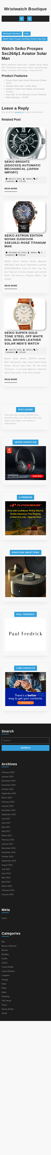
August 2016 (7, 865)
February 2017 (8, 840)
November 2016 (9, 852)
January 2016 (7, 894)
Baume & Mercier (9, 946)
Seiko (26, 33)
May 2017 (6, 827)
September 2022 (9, 814)
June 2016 (6, 873)
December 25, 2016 (17, 253)
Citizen (4, 963)
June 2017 (6, 823)
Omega (5, 979)
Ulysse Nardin (8, 1009)
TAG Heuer (6, 1001)
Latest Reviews (8, 971)
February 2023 (8, 802)
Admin (29, 179)
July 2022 (6, 819)
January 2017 (7, 844)
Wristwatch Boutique (25, 9)
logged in (19, 112)
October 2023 (7, 789)
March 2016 (7, 886)
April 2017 (6, 831)
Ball (3, 942)
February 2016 (8, 890)
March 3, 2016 (15, 179)
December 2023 (9, 781)
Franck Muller (7, 967)
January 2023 (7, 806)
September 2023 (9, 793)
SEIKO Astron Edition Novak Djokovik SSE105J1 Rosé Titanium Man (25, 241)
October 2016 (7, 856)
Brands (5, 950)
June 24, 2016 (15, 350)
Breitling (5, 954)
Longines (6, 975)
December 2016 (9, 848)
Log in (4, 918)
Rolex (4, 988)
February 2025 (8, 772)
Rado (4, 984)
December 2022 (9, 810)
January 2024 (7, 776)
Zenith (4, 1013)
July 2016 (6, 869)
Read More (10, 189)
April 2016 (6, 882)
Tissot (4, 1005)
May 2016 (6, 877)
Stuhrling (5, 996)
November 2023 (9, 785)
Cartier (4, 958)
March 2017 (7, 835)
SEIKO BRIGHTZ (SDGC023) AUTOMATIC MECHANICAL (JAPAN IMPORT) (22, 167)
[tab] (21, 18)
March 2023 (7, 797)
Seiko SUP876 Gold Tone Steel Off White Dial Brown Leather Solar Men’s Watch (23, 338)
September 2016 (9, 861)
